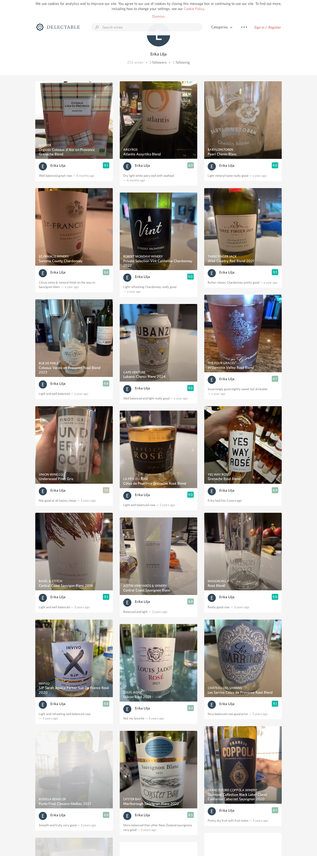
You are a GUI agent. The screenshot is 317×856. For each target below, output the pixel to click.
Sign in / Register (267, 27)
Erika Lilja (57, 165)
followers (159, 62)
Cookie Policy (194, 9)
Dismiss (158, 16)
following (183, 62)
